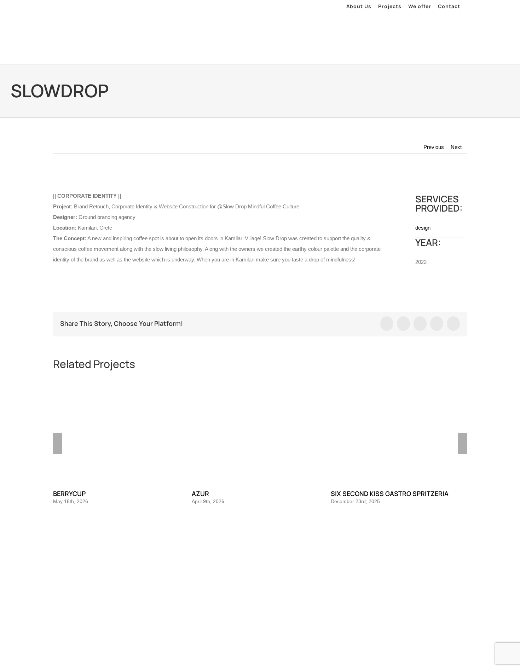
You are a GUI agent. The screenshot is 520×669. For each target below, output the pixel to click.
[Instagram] (260, 552)
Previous (433, 147)
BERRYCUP (69, 493)
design (423, 228)
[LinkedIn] (269, 552)
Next (456, 147)
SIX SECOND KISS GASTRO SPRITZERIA (390, 493)
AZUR (200, 493)
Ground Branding (270, 583)
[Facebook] (250, 552)
